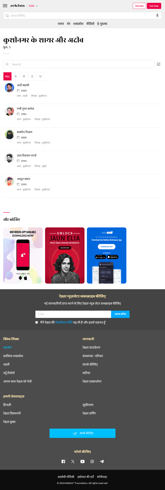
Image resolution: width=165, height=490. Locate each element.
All (7, 76)
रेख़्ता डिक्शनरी (12, 413)
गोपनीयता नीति (63, 322)
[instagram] (92, 461)
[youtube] (82, 461)
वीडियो (90, 23)
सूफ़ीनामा (87, 404)
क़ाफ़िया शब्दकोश (13, 356)
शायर (61, 23)
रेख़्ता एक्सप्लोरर (92, 381)
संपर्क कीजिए (90, 364)
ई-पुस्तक (102, 23)
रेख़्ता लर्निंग (89, 413)
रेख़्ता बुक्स (9, 421)
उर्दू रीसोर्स (9, 372)
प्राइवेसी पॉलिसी (66, 476)
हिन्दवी (7, 404)
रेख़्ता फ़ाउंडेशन (91, 347)
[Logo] (17, 6)
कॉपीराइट (102, 476)
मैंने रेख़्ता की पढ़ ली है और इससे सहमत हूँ (72, 322)
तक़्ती (6, 364)
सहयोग (7, 347)
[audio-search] (157, 15)
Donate (139, 5)
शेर (68, 23)
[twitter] (73, 461)
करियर (86, 372)
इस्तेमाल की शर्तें (85, 476)
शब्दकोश (78, 23)
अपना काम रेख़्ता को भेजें (17, 381)
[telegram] (102, 461)
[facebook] (63, 461)
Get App (154, 5)
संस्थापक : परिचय (92, 356)
